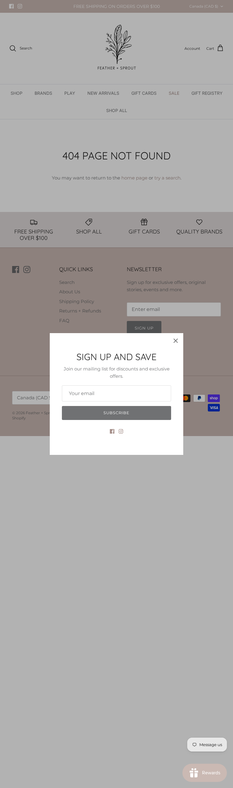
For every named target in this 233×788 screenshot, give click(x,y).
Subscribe (116, 412)
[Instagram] (121, 431)
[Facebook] (112, 431)
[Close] (175, 340)
